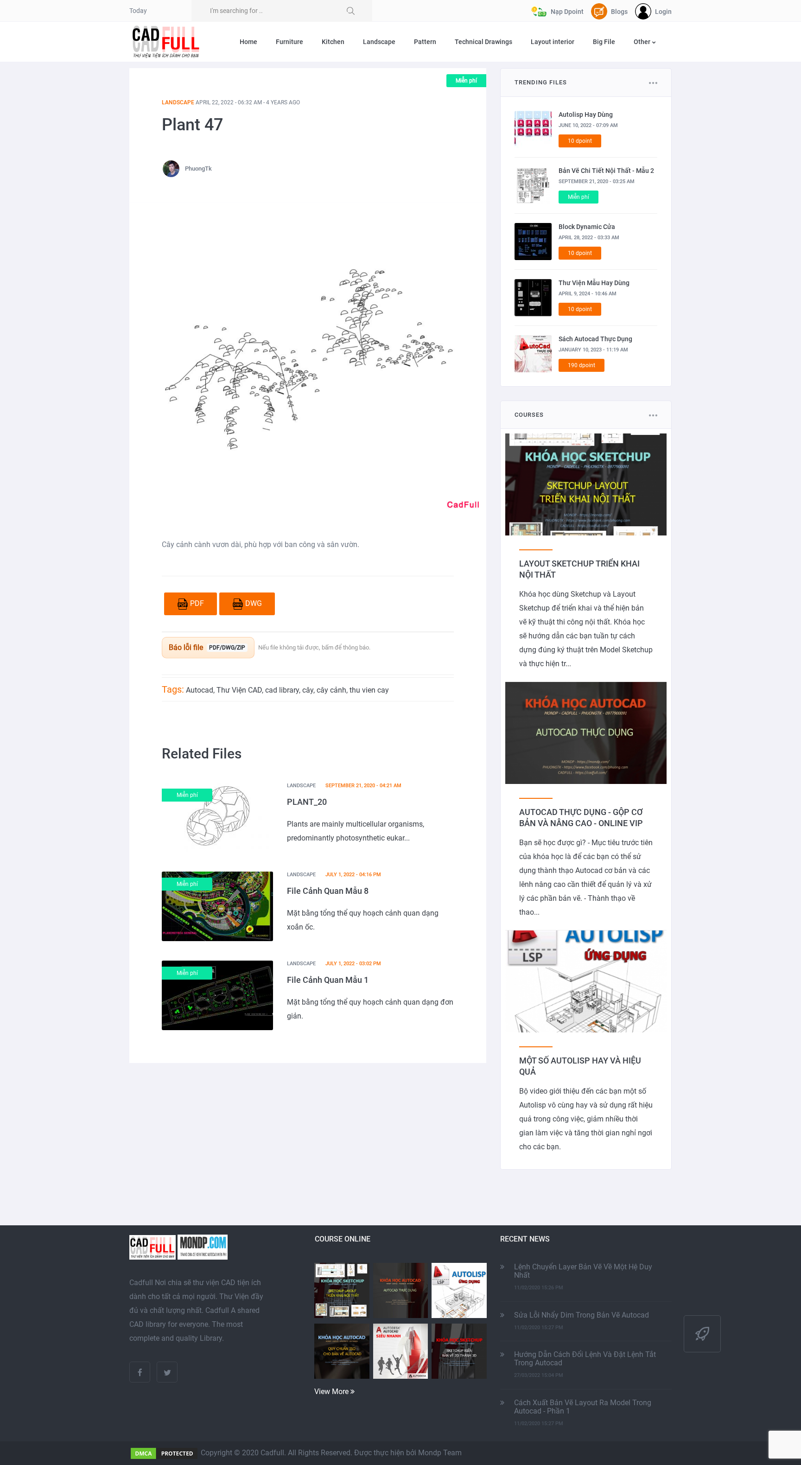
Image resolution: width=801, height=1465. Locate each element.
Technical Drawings (483, 41)
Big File (604, 41)
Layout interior (552, 41)
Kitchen (333, 41)
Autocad (199, 690)
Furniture (289, 41)
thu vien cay (369, 690)
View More (332, 1391)
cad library (282, 690)
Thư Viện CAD (239, 690)
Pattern (425, 41)
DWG (253, 603)
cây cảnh (331, 690)
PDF (197, 603)
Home (248, 41)
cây (307, 690)
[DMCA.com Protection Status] (164, 1452)
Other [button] (643, 41)
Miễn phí (466, 80)
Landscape (379, 41)
